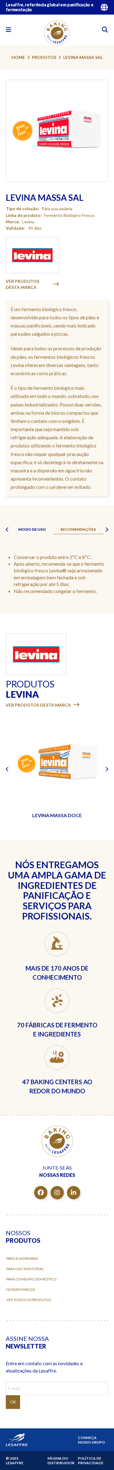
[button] (8, 30)
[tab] (32, 529)
